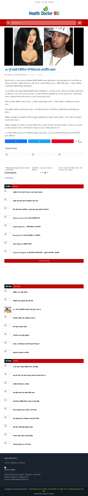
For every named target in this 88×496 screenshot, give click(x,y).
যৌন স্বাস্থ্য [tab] (8, 361)
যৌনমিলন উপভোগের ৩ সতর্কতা (21, 384)
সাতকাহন (9, 75)
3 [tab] (46, 173)
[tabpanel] (17, 162)
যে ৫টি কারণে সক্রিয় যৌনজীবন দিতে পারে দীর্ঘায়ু (25, 367)
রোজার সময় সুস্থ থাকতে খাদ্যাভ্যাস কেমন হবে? (25, 201)
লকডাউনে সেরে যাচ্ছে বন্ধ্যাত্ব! (21, 335)
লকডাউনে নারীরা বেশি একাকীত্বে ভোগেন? (24, 318)
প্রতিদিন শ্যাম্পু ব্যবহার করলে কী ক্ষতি (23, 301)
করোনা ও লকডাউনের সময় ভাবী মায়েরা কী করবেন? (26, 344)
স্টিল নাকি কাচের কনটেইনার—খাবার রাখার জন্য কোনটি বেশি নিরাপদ (31, 209)
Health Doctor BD (21, 75)
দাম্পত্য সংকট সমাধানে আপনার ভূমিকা (23, 436)
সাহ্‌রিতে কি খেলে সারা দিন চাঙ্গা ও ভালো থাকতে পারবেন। (28, 192)
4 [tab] (48, 173)
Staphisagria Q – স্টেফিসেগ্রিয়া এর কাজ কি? (27, 227)
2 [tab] (43, 173)
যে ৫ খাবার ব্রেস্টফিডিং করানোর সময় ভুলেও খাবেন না (27, 309)
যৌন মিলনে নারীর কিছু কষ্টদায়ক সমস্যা (23, 427)
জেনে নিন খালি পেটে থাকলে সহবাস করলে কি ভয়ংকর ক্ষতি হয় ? (29, 375)
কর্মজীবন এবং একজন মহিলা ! (20, 292)
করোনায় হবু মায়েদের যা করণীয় (21, 352)
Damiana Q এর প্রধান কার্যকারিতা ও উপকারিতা (26, 235)
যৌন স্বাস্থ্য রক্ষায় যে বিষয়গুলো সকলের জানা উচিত (26, 418)
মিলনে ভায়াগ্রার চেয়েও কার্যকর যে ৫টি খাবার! (25, 410)
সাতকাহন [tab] (15, 361)
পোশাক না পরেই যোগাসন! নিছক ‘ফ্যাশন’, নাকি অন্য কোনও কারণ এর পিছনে (70, 169)
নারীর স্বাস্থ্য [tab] (8, 286)
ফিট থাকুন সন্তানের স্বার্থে (20, 327)
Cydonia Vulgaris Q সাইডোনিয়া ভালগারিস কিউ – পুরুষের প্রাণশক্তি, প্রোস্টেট (36, 252)
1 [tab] (41, 173)
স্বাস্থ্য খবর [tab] (15, 186)
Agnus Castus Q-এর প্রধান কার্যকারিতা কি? (26, 218)
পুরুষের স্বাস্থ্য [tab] (17, 286)
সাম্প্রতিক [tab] (8, 186)
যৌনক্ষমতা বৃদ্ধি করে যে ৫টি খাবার (22, 444)
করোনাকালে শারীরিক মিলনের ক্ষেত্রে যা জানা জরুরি (26, 401)
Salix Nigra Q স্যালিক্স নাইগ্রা (22, 244)
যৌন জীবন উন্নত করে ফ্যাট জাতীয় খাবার (23, 392)
